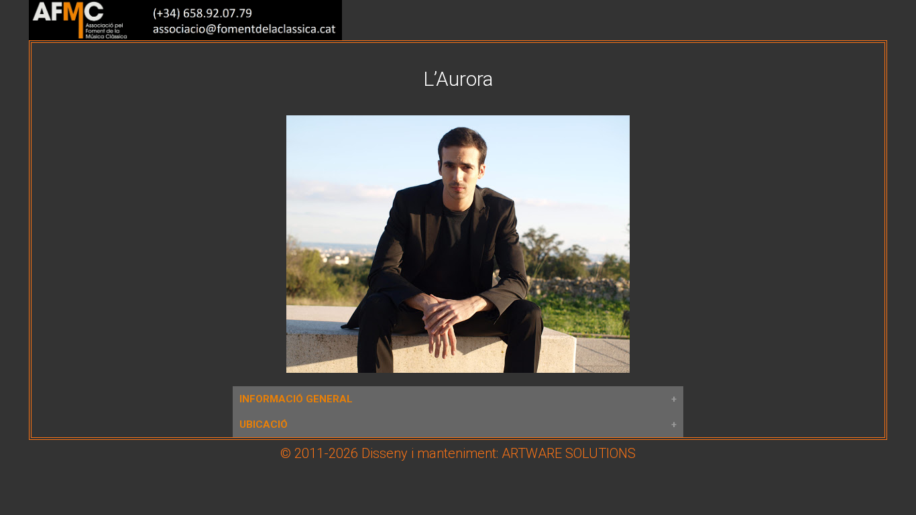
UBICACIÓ (263, 424)
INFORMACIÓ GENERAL (296, 399)
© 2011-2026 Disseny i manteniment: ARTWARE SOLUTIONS (458, 453)
